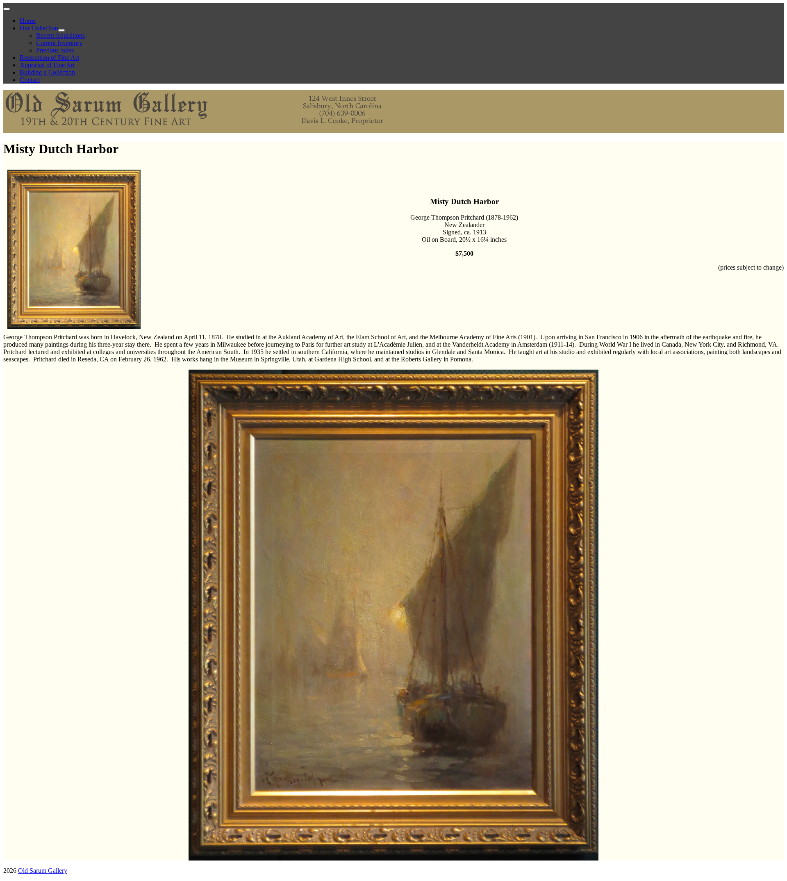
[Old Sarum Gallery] (200, 128)
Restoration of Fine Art (49, 57)
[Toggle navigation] (6, 9)
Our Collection (39, 28)
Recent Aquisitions (60, 35)
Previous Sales (55, 50)
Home (28, 20)
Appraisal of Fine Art (47, 64)
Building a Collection (47, 72)
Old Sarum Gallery (42, 870)
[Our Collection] (61, 30)
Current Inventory (59, 42)
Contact (30, 79)
